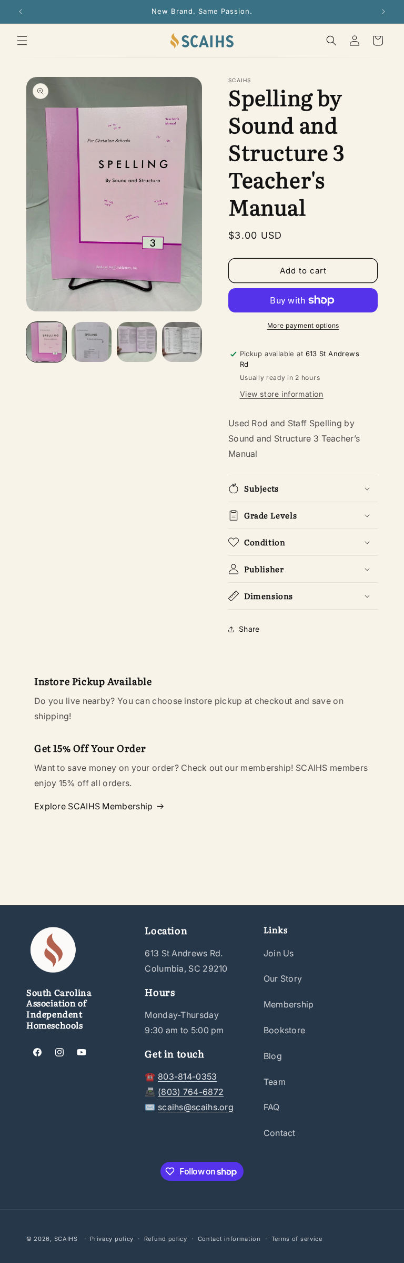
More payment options (303, 325)
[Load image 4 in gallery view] (182, 342)
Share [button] (249, 628)
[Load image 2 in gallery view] (92, 342)
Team (275, 1081)
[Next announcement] (383, 11)
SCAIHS (66, 1238)
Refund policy (165, 1238)
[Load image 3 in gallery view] (137, 342)
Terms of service (296, 1238)
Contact (280, 1133)
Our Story (283, 978)
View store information (282, 393)
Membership (289, 1004)
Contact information (229, 1238)
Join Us (279, 953)
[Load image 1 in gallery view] (46, 342)
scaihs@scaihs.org (196, 1107)
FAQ (272, 1107)
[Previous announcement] (20, 11)
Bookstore (285, 1030)
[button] (22, 40)
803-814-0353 (187, 1076)
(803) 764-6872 (191, 1091)
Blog (273, 1056)
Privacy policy (112, 1238)
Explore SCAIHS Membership (93, 806)
